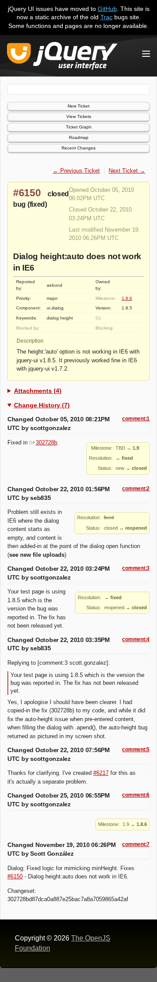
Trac (106, 17)
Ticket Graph (79, 127)
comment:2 (136, 489)
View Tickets (78, 116)
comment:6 (136, 795)
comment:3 (136, 568)
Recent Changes (78, 148)
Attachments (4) (37, 390)
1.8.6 (127, 298)
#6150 (27, 192)
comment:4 (136, 639)
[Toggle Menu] (146, 54)
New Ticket (78, 106)
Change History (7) (42, 405)
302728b (46, 442)
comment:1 (136, 419)
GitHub (107, 8)
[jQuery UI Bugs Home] (62, 57)
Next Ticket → (127, 170)
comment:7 (136, 844)
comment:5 (136, 749)
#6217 (101, 773)
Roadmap (79, 137)
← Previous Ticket (76, 170)
